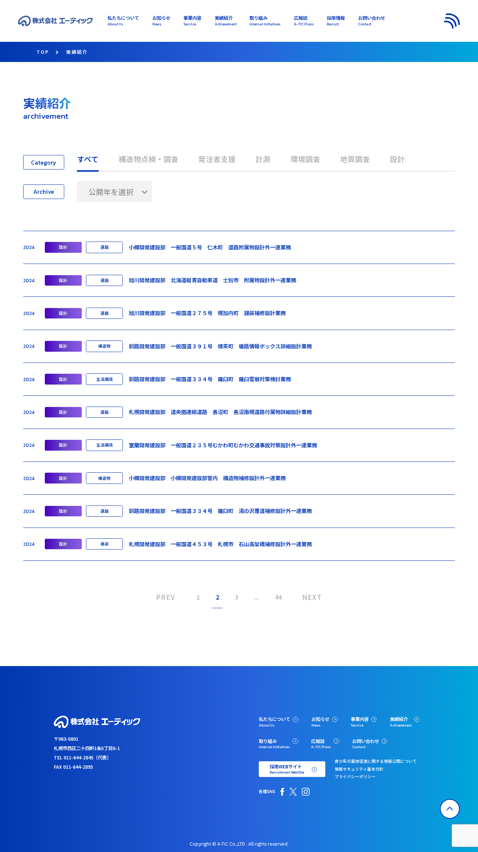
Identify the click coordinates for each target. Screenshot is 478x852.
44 (278, 597)
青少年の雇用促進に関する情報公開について (376, 761)
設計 (397, 158)
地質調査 (355, 158)
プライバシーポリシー (355, 776)
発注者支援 (217, 158)
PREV (166, 597)
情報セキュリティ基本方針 (359, 769)
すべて (88, 158)
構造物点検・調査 (149, 158)
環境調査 (305, 158)
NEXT (312, 597)
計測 (262, 158)
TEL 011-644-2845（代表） (82, 757)
